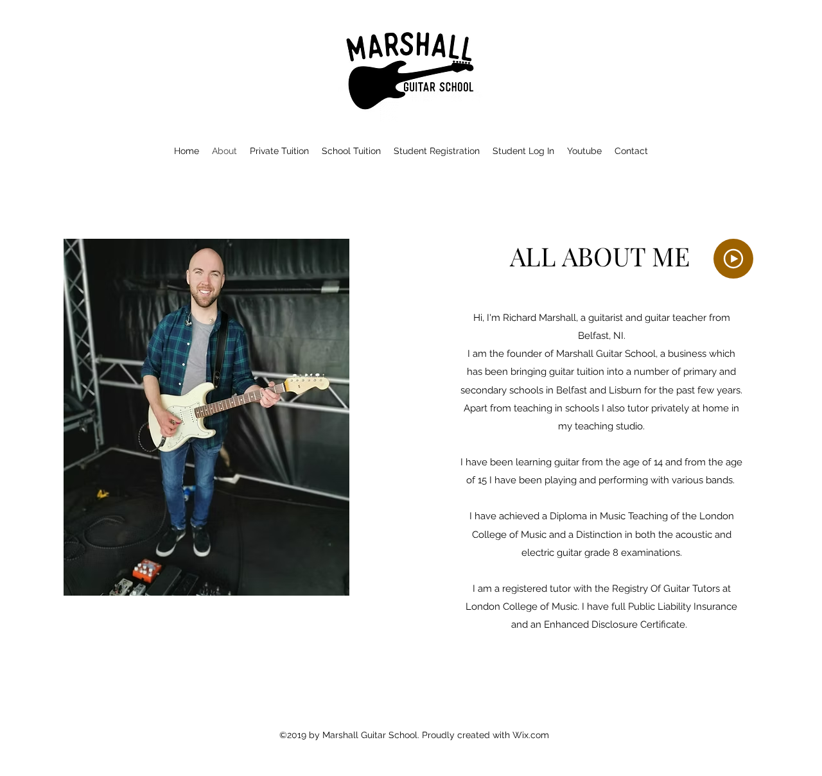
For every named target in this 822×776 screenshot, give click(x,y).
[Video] (733, 259)
